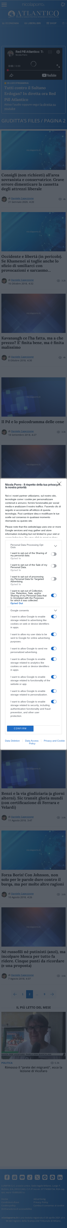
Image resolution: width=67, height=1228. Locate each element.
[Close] (60, 485)
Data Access (31, 740)
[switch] (54, 554)
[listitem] (33, 546)
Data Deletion (12, 740)
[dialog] (33, 614)
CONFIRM (20, 728)
